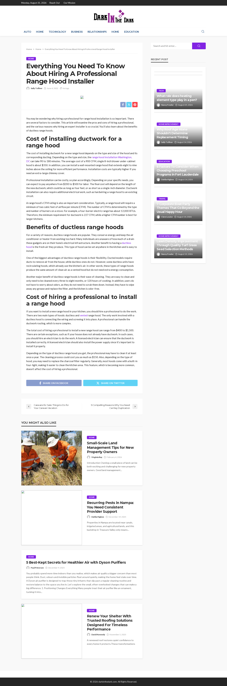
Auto (27, 31)
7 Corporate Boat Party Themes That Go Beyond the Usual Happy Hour (178, 208)
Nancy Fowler (167, 105)
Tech (161, 91)
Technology (57, 31)
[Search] (203, 31)
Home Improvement (168, 124)
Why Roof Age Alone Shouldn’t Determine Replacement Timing (172, 133)
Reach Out (55, 2)
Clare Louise (167, 217)
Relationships (97, 31)
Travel (162, 199)
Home (40, 31)
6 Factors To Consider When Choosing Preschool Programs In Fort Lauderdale (178, 170)
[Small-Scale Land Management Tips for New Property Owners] (51, 458)
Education (131, 31)
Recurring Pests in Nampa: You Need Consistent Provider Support (110, 507)
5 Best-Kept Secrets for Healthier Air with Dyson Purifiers (76, 562)
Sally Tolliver (36, 88)
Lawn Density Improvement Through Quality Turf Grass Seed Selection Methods (177, 245)
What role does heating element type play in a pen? (177, 98)
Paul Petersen (37, 567)
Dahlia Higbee (97, 517)
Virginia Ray (96, 457)
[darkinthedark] (113, 16)
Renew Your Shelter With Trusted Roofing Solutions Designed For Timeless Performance (109, 622)
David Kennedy (98, 634)
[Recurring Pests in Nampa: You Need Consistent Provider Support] (51, 517)
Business (77, 31)
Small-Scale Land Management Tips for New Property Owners (110, 447)
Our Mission (69, 2)
